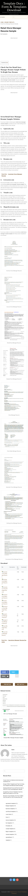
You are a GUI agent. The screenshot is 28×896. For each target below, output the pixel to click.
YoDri (12, 749)
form (7, 817)
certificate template (10, 811)
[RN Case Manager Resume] (14, 702)
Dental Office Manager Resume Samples (13, 737)
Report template (10, 831)
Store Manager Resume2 (4, 627)
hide (7, 62)
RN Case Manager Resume (10, 713)
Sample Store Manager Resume (4, 622)
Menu (3, 17)
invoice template (10, 820)
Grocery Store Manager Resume (4, 602)
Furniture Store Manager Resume (4, 596)
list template (9, 823)
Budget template (10, 805)
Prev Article (7, 684)
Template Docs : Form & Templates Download (14, 7)
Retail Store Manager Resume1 (4, 616)
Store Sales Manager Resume (4, 633)
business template (10, 808)
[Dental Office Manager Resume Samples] (14, 726)
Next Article (20, 684)
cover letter (8, 814)
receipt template (10, 828)
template (8, 840)
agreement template (11, 803)
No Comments (4, 34)
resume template (10, 834)
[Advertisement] (14, 50)
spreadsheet (9, 837)
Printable (8, 825)
